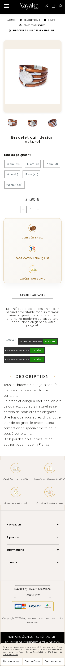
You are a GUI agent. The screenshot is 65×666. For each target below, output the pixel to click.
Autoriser (50, 341)
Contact (12, 562)
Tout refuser (32, 661)
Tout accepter (53, 661)
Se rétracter (45, 637)
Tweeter (10, 339)
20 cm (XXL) (14, 185)
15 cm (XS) (13, 164)
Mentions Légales (20, 637)
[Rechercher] (60, 6)
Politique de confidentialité (25, 642)
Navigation (14, 524)
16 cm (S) (33, 164)
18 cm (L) (12, 174)
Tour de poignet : (17, 155)
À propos (13, 537)
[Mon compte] (46, 5)
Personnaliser (11, 661)
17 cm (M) (51, 164)
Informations (15, 549)
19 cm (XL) (31, 174)
